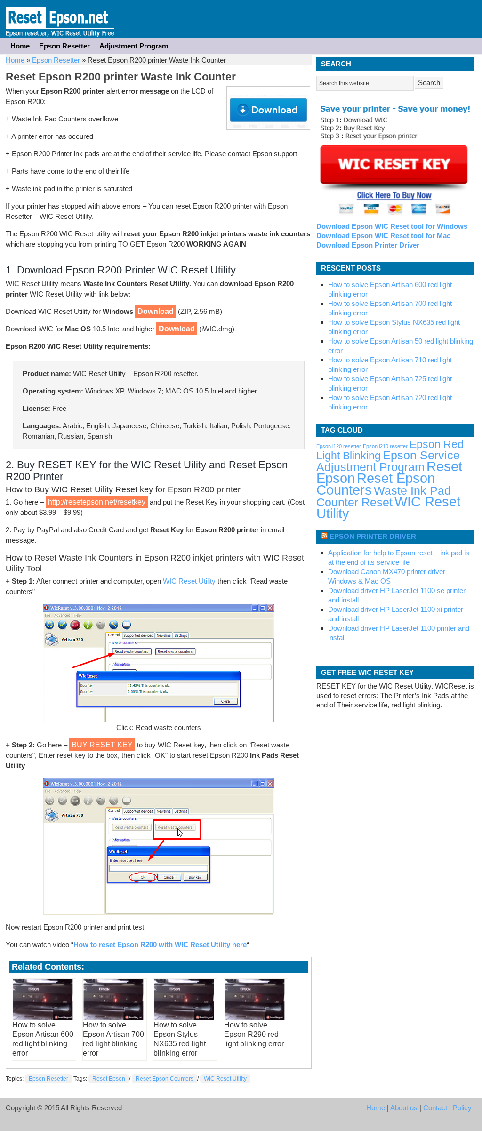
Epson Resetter (60, 19)
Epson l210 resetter (385, 446)
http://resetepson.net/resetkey (96, 502)
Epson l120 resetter (338, 446)
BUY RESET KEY (102, 745)
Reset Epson (108, 1078)
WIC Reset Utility (189, 581)
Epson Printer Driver (372, 536)
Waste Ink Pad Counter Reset (383, 496)
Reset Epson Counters (164, 1078)
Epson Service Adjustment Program (388, 461)
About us (404, 1108)
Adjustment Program (133, 46)
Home (20, 46)
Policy (462, 1108)
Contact (435, 1108)
